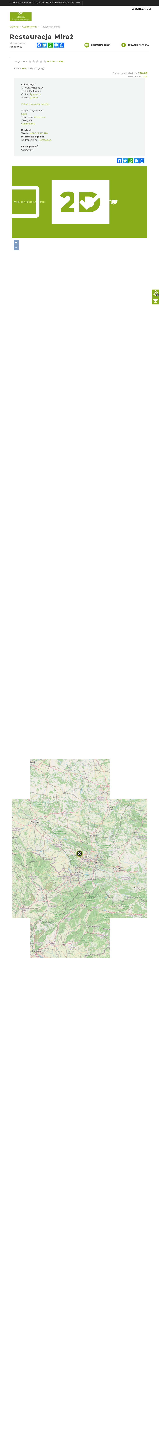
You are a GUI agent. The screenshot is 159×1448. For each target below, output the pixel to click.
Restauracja (45, 140)
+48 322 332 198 (39, 133)
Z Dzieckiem (141, 8)
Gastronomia (28, 123)
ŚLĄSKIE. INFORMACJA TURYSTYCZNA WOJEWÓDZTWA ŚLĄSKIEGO (42, 2)
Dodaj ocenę (55, 61)
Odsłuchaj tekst (100, 45)
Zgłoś (143, 73)
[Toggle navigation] (78, 4)
